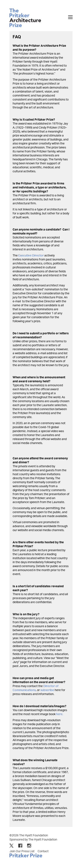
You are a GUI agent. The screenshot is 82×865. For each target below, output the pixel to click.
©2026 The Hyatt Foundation (28, 835)
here (59, 714)
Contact (43, 851)
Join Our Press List (21, 851)
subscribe (47, 690)
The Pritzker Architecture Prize (25, 17)
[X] (11, 845)
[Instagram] (29, 845)
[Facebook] (20, 845)
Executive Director (31, 255)
